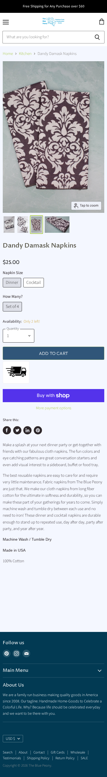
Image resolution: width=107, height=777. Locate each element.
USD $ (10, 738)
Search (8, 752)
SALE (84, 758)
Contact (39, 752)
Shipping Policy (38, 758)
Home (8, 53)
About (23, 752)
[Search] (97, 37)
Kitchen (25, 53)
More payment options (53, 408)
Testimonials (12, 758)
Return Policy (65, 758)
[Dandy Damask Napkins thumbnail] (9, 224)
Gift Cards (57, 752)
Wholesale (78, 752)
